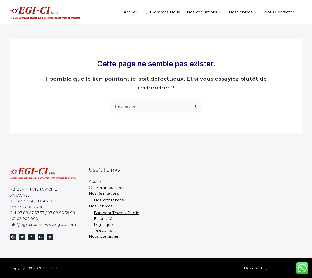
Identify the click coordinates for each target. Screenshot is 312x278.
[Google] (41, 237)
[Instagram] (31, 237)
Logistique (103, 224)
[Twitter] (22, 237)
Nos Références (109, 200)
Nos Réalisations (202, 12)
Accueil (130, 12)
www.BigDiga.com (285, 268)
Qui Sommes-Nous (162, 12)
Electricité (103, 218)
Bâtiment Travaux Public (116, 212)
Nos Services (240, 12)
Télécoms (103, 230)
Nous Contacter (279, 12)
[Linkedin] (50, 237)
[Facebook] (13, 237)
